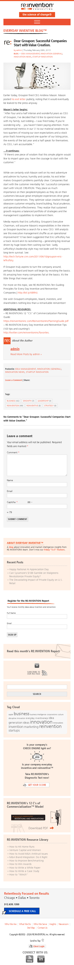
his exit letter (19, 99)
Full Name (11, 613)
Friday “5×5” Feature (54, 549)
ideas (26, 722)
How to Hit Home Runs (21, 846)
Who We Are (10, 924)
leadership (44, 401)
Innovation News (22, 57)
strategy (50, 405)
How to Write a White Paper (24, 867)
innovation (41, 722)
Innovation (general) (51, 53)
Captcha (11, 502)
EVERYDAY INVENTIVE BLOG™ (25, 31)
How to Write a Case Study (24, 871)
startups (14, 730)
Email (9, 491)
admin (19, 50)
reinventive (34, 405)
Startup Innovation (42, 57)
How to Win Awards (20, 864)
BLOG (16, 53)
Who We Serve (40, 924)
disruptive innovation (17, 718)
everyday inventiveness (37, 718)
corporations (52, 714)
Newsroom (63, 924)
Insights (53, 924)
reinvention (15, 405)
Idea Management (30, 53)
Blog (29, 959)
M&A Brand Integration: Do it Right (28, 857)
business (13, 401)
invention (16, 726)
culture (61, 714)
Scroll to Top (35, 940)
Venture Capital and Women (25, 850)
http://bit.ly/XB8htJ (28, 292)
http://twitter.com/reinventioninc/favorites (26, 332)
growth (28, 401)
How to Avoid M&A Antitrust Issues (28, 853)
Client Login (38, 946)
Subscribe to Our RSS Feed (37, 672)
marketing (31, 727)
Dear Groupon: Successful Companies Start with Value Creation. (40, 43)
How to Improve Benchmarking (26, 860)
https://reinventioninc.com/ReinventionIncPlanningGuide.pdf (35, 321)
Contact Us (42, 927)
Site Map (31, 927)
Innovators (58, 723)
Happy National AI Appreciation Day (29, 569)
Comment (13, 452)
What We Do (25, 924)
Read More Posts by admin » (26, 354)
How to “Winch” (18, 874)
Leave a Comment (13, 380)
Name (10, 480)
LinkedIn (37, 665)
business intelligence (38, 714)
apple (11, 714)
